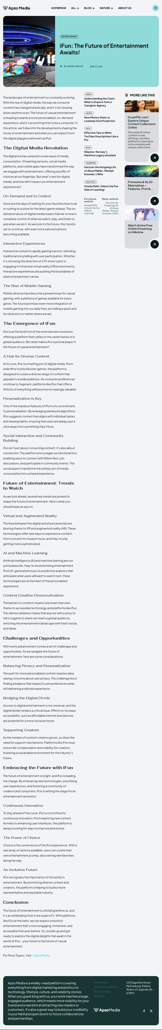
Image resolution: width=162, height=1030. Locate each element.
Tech (88, 128)
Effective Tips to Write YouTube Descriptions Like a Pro (101, 136)
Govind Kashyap (75, 66)
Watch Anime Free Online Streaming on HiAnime (140, 228)
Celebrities (91, 163)
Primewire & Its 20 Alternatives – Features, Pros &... (140, 185)
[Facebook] (144, 1011)
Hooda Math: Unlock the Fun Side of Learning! (101, 187)
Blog (88, 148)
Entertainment (69, 36)
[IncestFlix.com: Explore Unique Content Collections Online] (142, 106)
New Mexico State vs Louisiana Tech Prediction (99, 119)
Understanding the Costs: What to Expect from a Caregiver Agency (99, 102)
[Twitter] (151, 1011)
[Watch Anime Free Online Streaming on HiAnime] (142, 214)
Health (89, 94)
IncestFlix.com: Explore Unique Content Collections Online (142, 122)
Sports (89, 113)
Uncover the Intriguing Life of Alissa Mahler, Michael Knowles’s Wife (100, 170)
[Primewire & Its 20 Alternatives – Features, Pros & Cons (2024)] (142, 171)
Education (90, 182)
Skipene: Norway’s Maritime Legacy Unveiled (100, 153)
